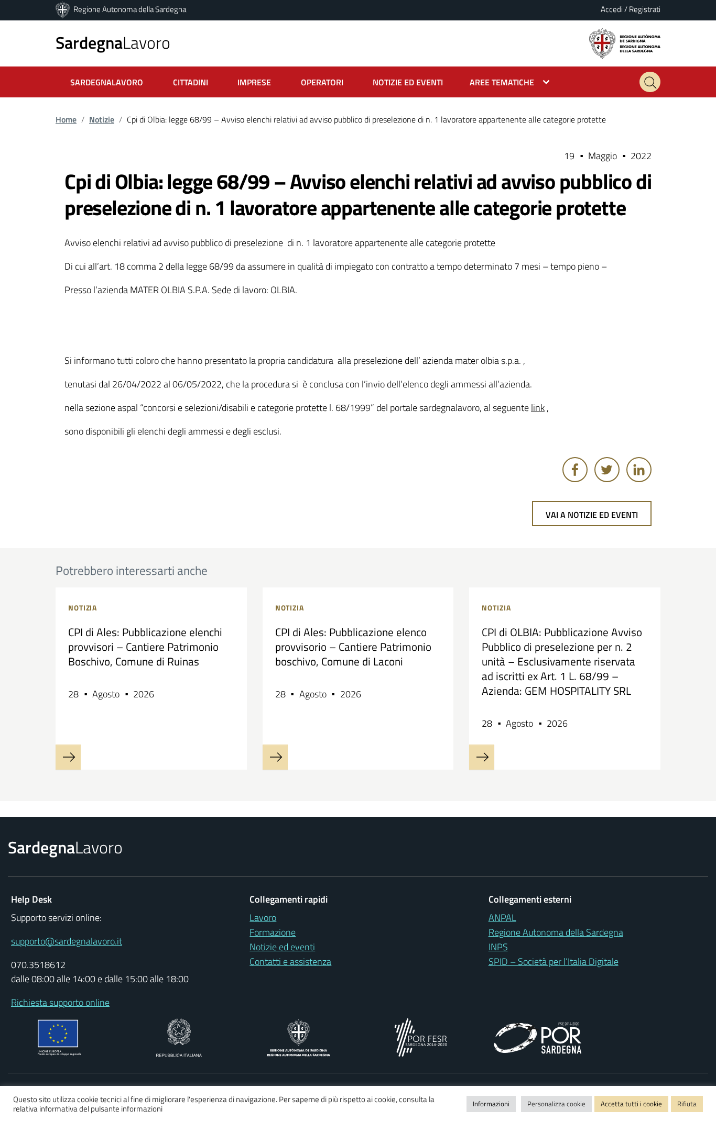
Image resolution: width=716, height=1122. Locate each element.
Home (66, 119)
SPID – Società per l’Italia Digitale (554, 961)
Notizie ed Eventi (408, 82)
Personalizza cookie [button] (556, 1103)
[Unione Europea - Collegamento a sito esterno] (59, 1036)
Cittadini (190, 82)
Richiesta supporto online (60, 1002)
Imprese (254, 82)
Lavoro (113, 42)
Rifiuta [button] (687, 1103)
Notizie (101, 119)
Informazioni (491, 1103)
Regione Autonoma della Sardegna (129, 9)
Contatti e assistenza (290, 961)
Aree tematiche (502, 82)
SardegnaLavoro (106, 82)
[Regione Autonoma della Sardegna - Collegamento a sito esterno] (298, 1036)
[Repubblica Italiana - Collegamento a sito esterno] (179, 1036)
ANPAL (502, 917)
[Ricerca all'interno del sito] (649, 82)
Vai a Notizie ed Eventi (592, 514)
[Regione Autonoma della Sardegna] (63, 9)
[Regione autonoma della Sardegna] (624, 43)
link (538, 408)
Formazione (272, 932)
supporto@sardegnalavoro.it (66, 941)
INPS (498, 947)
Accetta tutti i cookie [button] (631, 1103)
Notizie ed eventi (282, 947)
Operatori (322, 82)
